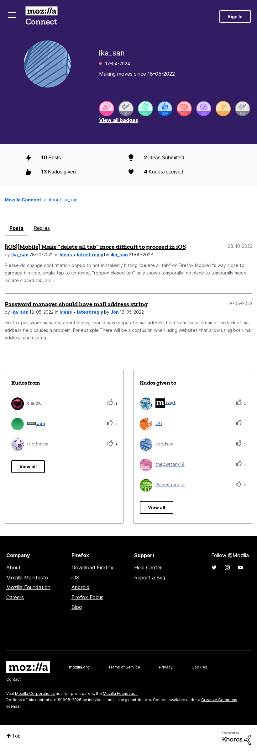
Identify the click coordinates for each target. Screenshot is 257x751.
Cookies (199, 667)
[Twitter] (214, 567)
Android (80, 587)
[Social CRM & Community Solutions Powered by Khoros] (237, 737)
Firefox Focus (87, 597)
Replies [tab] (42, 228)
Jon (115, 312)
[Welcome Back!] (145, 108)
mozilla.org (79, 667)
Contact (13, 679)
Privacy (166, 667)
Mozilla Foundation (28, 587)
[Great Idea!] (223, 108)
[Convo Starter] (203, 108)
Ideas (66, 254)
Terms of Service (124, 667)
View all (28, 466)
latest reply (90, 254)
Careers (15, 597)
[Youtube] (240, 567)
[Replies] (126, 108)
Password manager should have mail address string (76, 304)
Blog (76, 607)
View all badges (118, 120)
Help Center (148, 567)
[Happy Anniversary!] (106, 108)
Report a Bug (149, 577)
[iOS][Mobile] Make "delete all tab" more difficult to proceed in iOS (95, 246)
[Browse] (12, 15)
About (13, 567)
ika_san (20, 254)
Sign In (235, 16)
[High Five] (184, 108)
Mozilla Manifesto (27, 577)
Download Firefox (92, 567)
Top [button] (16, 735)
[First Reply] (242, 108)
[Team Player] (164, 108)
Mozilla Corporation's (35, 693)
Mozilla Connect (41, 16)
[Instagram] (227, 567)
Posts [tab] (16, 228)
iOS (75, 577)
